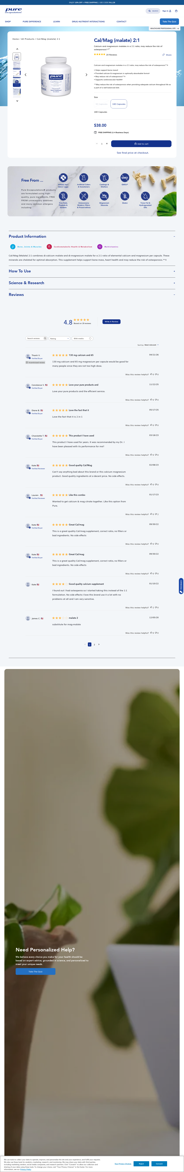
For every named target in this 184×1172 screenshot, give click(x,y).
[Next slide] (87, 75)
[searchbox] (34, 338)
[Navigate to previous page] (85, 644)
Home (16, 38)
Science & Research (26, 283)
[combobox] (59, 338)
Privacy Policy (25, 1169)
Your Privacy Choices (123, 1164)
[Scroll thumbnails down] (17, 101)
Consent (159, 1164)
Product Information (27, 236)
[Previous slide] (25, 75)
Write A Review (111, 321)
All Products (27, 38)
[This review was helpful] (151, 374)
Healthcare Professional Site (162, 28)
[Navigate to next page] (99, 644)
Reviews (16, 294)
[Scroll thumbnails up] (17, 49)
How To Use (20, 271)
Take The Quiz (35, 971)
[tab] (17, 57)
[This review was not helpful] (156, 374)
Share (168, 54)
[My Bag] (176, 11)
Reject (141, 1164)
